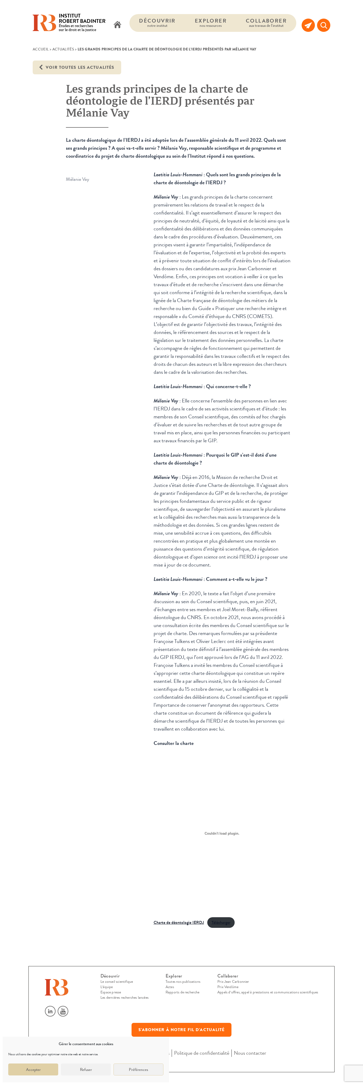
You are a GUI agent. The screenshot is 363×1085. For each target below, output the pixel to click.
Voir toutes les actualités (79, 67)
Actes (170, 987)
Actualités (63, 49)
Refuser (86, 1070)
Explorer (211, 22)
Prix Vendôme (227, 987)
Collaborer (266, 22)
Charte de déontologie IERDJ (179, 922)
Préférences (138, 1070)
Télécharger (221, 922)
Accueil (41, 49)
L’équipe (106, 987)
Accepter (33, 1070)
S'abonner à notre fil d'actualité (181, 1030)
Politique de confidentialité (201, 1053)
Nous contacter (250, 1053)
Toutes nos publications (183, 981)
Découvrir (157, 22)
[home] (117, 25)
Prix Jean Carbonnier (233, 981)
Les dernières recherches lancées (124, 997)
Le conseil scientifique (116, 981)
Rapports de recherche (183, 992)
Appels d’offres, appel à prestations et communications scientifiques (267, 992)
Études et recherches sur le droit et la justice (82, 23)
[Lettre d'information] (308, 25)
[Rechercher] (323, 25)
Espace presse (110, 992)
